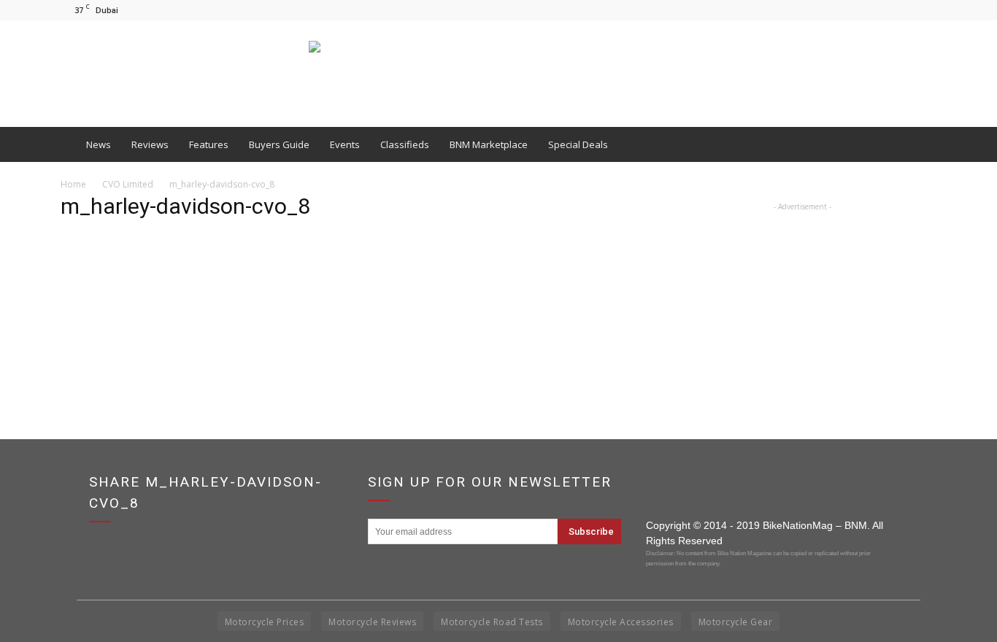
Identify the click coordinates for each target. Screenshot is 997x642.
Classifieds (404, 144)
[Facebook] (877, 10)
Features (208, 144)
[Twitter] (925, 10)
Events (345, 144)
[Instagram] (901, 10)
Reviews (150, 144)
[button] (918, 144)
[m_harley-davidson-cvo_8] (97, 303)
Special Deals (578, 144)
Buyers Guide (279, 144)
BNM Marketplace (489, 144)
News (98, 144)
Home (73, 184)
